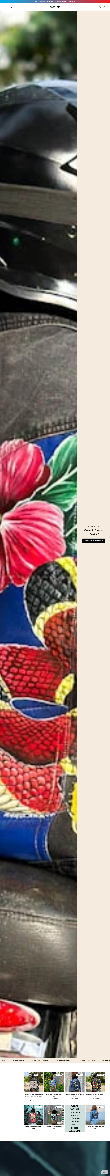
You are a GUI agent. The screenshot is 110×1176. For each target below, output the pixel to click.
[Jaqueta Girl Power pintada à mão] (54, 1082)
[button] (82, 7)
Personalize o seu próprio (93, 540)
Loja (11, 7)
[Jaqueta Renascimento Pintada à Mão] (95, 1082)
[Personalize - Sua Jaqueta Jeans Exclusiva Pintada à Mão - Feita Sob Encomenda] (33, 1082)
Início (6, 7)
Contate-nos (93, 7)
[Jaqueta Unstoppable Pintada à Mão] (33, 1115)
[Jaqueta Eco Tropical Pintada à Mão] (95, 1115)
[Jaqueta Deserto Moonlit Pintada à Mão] (75, 1082)
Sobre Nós (17, 7)
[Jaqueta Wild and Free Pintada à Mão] (54, 1115)
